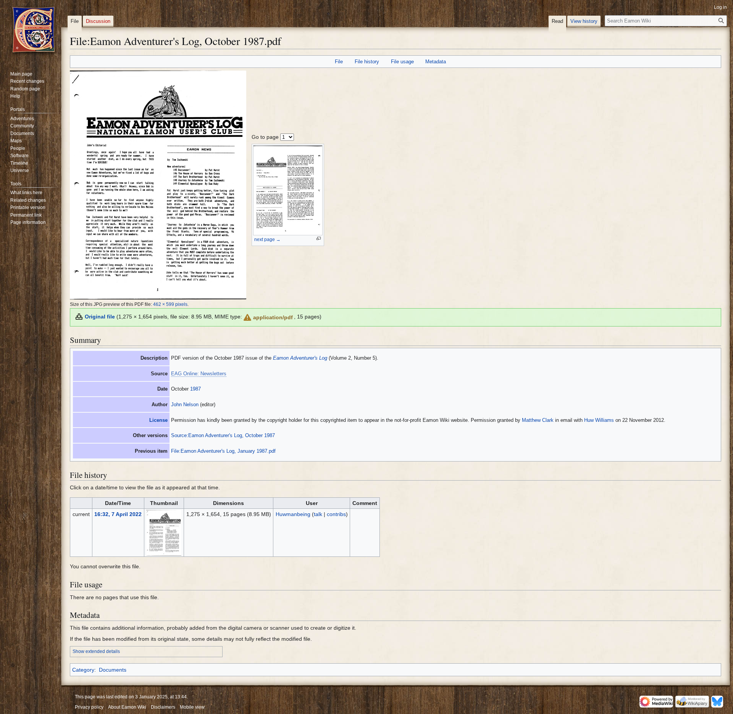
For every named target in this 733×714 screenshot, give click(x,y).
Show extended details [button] (96, 651)
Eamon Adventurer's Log (300, 358)
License (158, 420)
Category (83, 670)
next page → (267, 239)
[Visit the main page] (33, 30)
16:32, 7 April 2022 (118, 514)
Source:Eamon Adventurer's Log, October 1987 (223, 435)
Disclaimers (163, 707)
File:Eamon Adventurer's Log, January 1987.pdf (223, 451)
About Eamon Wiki (127, 707)
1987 (195, 389)
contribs (336, 514)
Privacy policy (89, 707)
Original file (100, 317)
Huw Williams (599, 420)
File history (367, 61)
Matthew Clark (538, 420)
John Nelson (185, 404)
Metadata (435, 61)
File (339, 61)
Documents (112, 670)
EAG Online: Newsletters (198, 373)
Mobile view (192, 707)
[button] (267, 317)
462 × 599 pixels (170, 304)
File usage (402, 61)
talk (318, 514)
